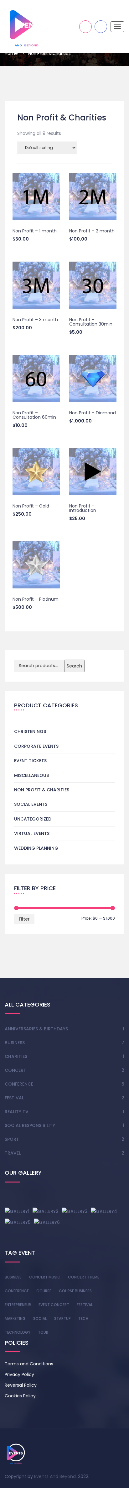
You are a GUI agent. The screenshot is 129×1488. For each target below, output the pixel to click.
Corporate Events (36, 746)
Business (15, 1042)
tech (83, 1318)
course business (75, 1291)
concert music (44, 1277)
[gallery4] (104, 1211)
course (43, 1291)
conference (17, 1291)
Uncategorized (32, 819)
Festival (14, 1098)
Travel (13, 1153)
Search (74, 666)
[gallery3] (75, 1211)
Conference (19, 1084)
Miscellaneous (31, 775)
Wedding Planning (36, 848)
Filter (24, 919)
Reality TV (16, 1111)
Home (11, 53)
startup (62, 1318)
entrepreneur (18, 1304)
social (40, 1318)
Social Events (30, 804)
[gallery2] (46, 1211)
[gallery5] (18, 1222)
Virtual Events (31, 833)
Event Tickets (30, 760)
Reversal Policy (21, 1385)
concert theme (83, 1277)
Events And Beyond (55, 1476)
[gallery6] (47, 1222)
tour (43, 1332)
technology (17, 1332)
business (13, 1277)
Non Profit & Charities (41, 790)
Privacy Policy (19, 1374)
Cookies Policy (20, 1396)
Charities (16, 1056)
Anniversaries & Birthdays (36, 1029)
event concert (54, 1304)
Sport (12, 1139)
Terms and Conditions (29, 1364)
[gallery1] (17, 1211)
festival (85, 1304)
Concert (15, 1070)
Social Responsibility (30, 1125)
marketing (15, 1318)
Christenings (30, 731)
